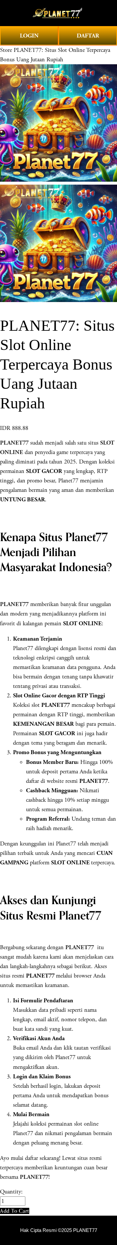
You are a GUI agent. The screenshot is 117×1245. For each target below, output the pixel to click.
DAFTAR (88, 35)
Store (6, 50)
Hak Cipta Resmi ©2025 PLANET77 (58, 1230)
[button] (14, 1211)
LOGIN (29, 35)
